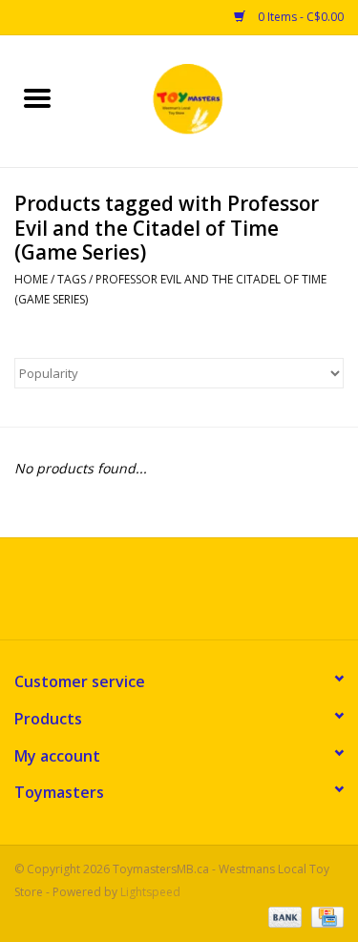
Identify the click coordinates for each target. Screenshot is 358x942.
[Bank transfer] (283, 916)
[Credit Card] (324, 916)
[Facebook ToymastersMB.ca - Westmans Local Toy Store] (162, 595)
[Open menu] (37, 97)
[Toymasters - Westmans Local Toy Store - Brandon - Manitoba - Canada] (216, 100)
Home (31, 279)
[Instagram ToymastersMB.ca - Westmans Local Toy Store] (196, 595)
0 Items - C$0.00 (299, 17)
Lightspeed (150, 892)
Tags (71, 279)
